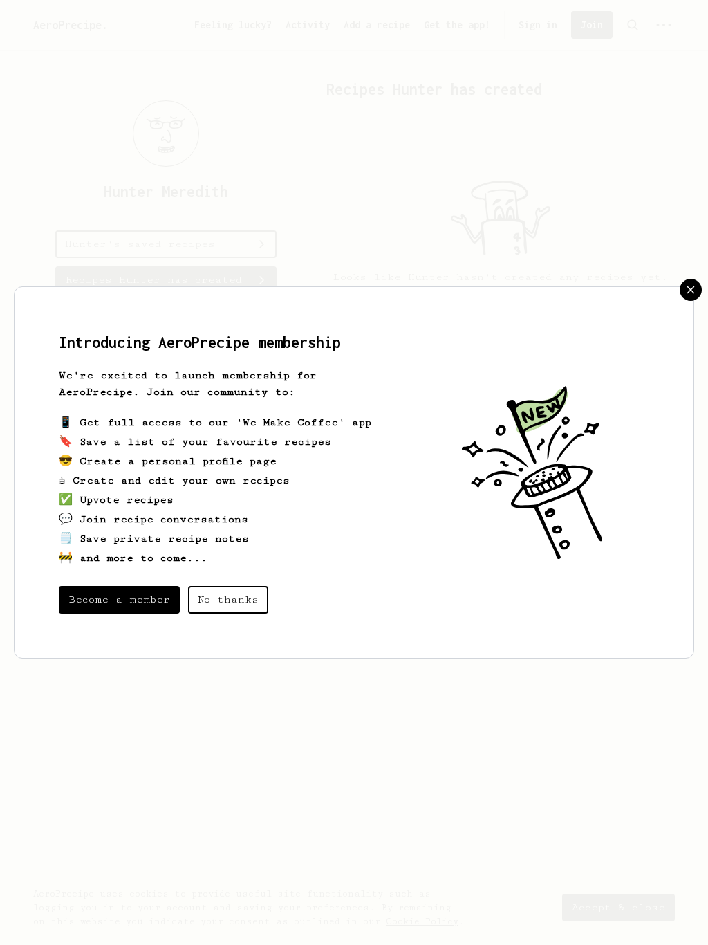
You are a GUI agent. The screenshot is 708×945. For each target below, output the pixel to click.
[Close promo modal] (691, 290)
